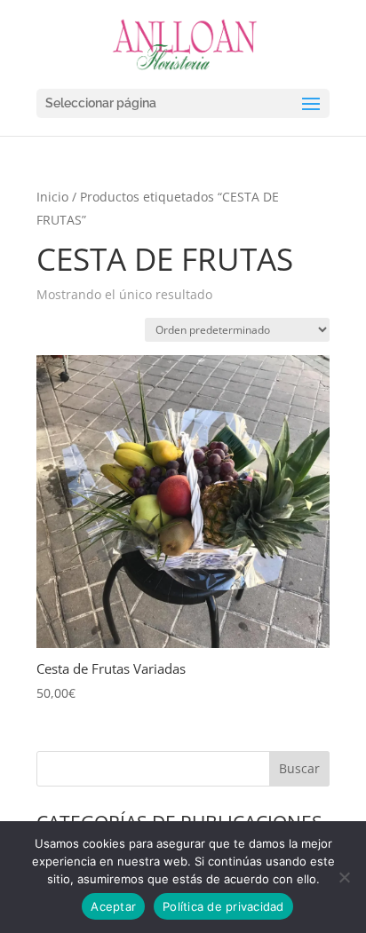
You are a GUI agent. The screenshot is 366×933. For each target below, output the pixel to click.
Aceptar (113, 906)
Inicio (52, 196)
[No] (344, 877)
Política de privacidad (223, 906)
